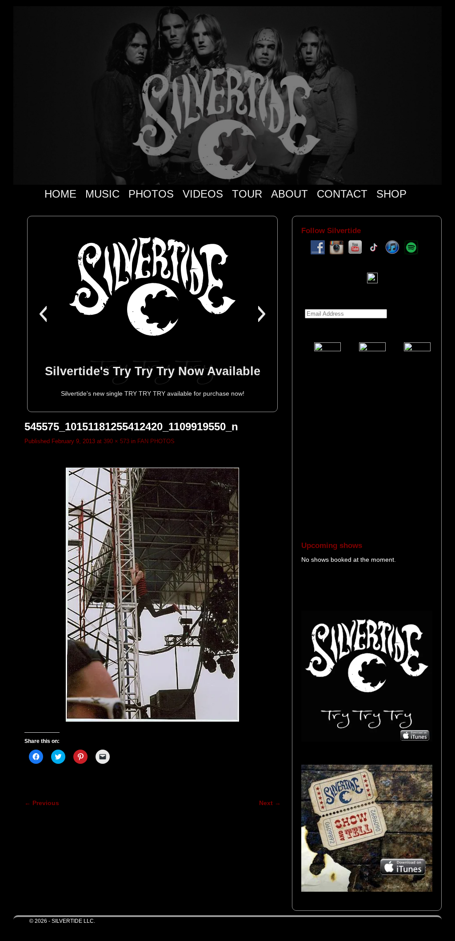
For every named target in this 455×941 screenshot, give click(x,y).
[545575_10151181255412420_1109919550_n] (152, 595)
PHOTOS (151, 194)
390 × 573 (116, 441)
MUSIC (102, 194)
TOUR (247, 194)
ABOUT (289, 194)
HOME (60, 194)
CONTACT (342, 194)
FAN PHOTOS (156, 441)
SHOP (391, 194)
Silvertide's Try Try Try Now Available (152, 371)
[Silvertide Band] (227, 95)
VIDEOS (203, 194)
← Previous (41, 802)
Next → (270, 802)
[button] (43, 314)
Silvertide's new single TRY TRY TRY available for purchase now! (152, 393)
